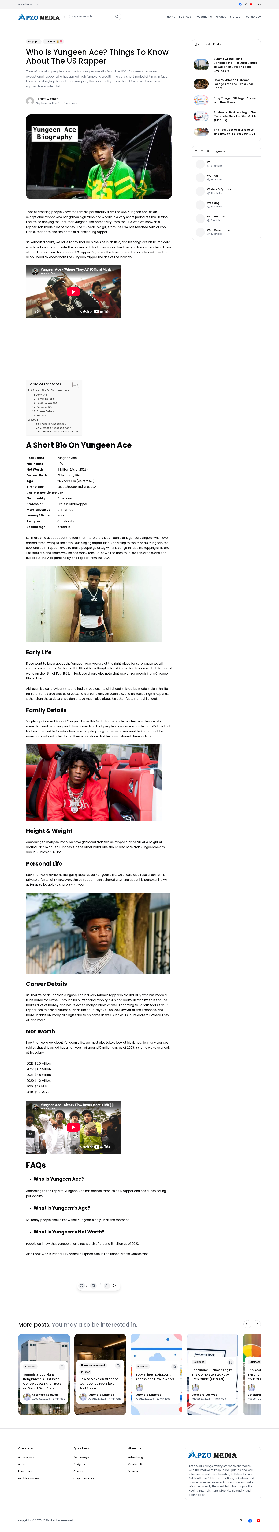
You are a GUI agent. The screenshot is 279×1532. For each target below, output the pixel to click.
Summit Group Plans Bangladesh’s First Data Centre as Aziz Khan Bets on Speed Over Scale (235, 65)
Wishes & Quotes (219, 189)
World (211, 162)
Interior (85, 1372)
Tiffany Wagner (47, 99)
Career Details (45, 411)
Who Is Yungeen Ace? (54, 424)
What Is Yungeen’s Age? (57, 427)
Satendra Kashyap (45, 1395)
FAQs (34, 420)
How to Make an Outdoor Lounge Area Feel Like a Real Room (233, 84)
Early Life (41, 395)
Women (212, 175)
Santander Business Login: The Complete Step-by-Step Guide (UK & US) (235, 116)
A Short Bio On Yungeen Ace (49, 390)
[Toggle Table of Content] (73, 385)
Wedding (213, 203)
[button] (259, 4)
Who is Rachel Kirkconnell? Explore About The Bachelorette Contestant (94, 1254)
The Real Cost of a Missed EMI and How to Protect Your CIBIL (234, 132)
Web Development (220, 230)
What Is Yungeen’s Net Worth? (60, 431)
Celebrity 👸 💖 (53, 41)
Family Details (45, 399)
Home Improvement (93, 1365)
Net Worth (42, 415)
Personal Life (44, 407)
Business (30, 1366)
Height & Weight (46, 403)
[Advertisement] (99, 347)
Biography (34, 41)
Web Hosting (216, 216)
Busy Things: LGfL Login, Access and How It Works (235, 100)
